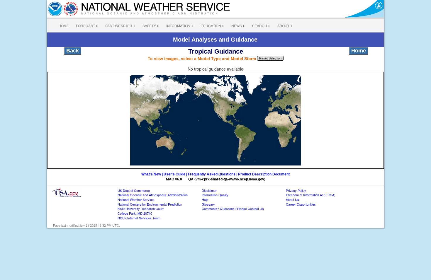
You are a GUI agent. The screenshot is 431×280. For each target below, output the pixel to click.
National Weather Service (136, 199)
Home (358, 51)
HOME (63, 25)
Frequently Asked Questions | (213, 174)
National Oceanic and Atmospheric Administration (153, 194)
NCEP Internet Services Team (139, 218)
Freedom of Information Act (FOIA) (310, 194)
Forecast (85, 25)
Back (72, 51)
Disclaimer (209, 190)
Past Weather (118, 25)
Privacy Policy (296, 190)
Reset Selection (270, 58)
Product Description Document (264, 174)
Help (205, 199)
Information (178, 25)
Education (211, 25)
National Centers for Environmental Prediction (150, 204)
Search (259, 25)
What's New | (152, 174)
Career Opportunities (301, 204)
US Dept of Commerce (134, 190)
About (283, 25)
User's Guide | (175, 174)
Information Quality (215, 194)
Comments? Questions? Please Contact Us (233, 208)
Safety (149, 25)
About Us (292, 199)
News (236, 25)
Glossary (208, 204)
